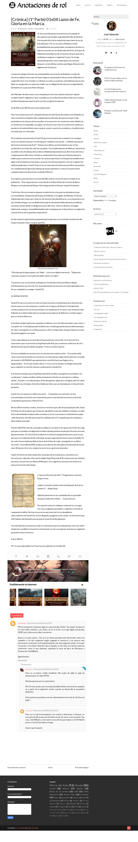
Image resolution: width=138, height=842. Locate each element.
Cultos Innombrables (101, 284)
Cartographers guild (101, 313)
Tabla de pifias (99, 255)
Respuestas (26, 664)
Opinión (96, 138)
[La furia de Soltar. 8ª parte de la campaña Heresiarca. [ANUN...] (49, 597)
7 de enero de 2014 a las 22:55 (39, 623)
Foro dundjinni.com (100, 317)
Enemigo (67, 810)
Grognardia (98, 329)
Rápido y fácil (67, 813)
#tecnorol (55, 569)
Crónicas (31, 29)
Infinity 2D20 (98, 288)
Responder (22, 660)
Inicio (78, 5)
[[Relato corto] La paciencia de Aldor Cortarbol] (75, 597)
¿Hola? (87, 5)
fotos (51, 816)
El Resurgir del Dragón (56, 810)
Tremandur (22, 623)
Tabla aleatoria (99, 150)
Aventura (83, 804)
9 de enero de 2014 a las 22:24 (45, 669)
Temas (109, 5)
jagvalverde (29, 669)
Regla (96, 178)
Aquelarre (76, 801)
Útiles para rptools (100, 321)
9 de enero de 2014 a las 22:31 (45, 710)
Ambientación (55, 801)
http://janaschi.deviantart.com (48, 268)
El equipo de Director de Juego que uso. (114, 68)
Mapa (96, 162)
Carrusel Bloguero (100, 174)
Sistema (66, 801)
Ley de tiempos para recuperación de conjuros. (115, 90)
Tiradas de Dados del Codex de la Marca (108, 247)
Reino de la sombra (100, 142)
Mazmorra (62, 804)
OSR (95, 146)
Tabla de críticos (99, 251)
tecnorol (63, 816)
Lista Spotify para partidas (103, 267)
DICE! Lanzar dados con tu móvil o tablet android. (115, 79)
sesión (96, 134)
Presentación (76, 810)
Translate (112, 200)
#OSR (42, 569)
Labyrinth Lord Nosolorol (103, 280)
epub (84, 813)
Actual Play (23, 29)
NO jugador (62, 807)
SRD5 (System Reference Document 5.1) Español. (111, 292)
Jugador (52, 807)
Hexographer (98, 325)
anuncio (65, 788)
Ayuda (96, 131)
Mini (84, 798)
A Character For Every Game (104, 305)
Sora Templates (20, 828)
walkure (83, 807)
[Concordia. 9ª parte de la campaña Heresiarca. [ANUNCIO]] (23, 597)
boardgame (77, 813)
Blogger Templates (32, 828)
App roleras (121, 5)
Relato (76, 807)
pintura (96, 182)
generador (97, 166)
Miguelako (72, 804)
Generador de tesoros (101, 263)
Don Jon (97, 309)
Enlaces (96, 170)
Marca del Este (40, 29)
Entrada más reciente (17, 767)
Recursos (98, 5)
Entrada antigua (81, 767)
